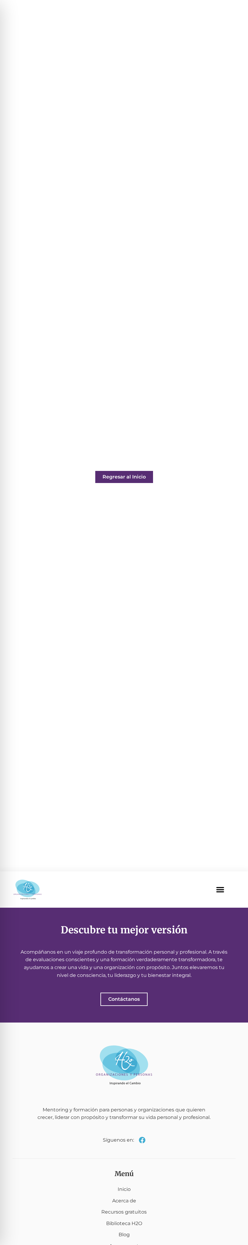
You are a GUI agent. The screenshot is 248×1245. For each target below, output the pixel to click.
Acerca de (124, 1201)
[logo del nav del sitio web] (27, 889)
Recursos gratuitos (124, 1212)
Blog (124, 1234)
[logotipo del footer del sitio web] (124, 1065)
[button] (220, 889)
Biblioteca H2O (124, 1223)
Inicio (124, 1189)
